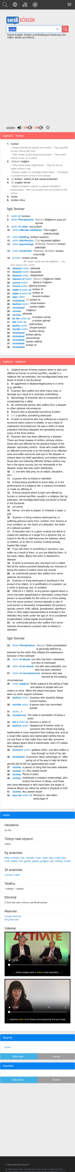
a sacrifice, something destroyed (33, 415)
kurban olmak (29, 257)
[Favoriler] (46, 129)
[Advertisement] (37, 80)
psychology (22, 244)
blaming (20, 237)
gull (52, 861)
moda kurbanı (37, 303)
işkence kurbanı (37, 285)
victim (8, 1047)
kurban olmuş (36, 331)
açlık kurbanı (36, 324)
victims (16, 311)
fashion (20, 304)
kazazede (36, 271)
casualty (30, 857)
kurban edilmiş (34, 341)
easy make (54, 857)
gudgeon (44, 861)
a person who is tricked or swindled (31, 478)
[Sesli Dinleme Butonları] (28, 128)
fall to (19, 322)
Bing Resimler (12, 919)
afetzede (35, 268)
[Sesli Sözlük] (6, 5)
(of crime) (17, 506)
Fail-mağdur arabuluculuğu (51, 231)
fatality (14, 861)
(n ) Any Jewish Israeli (34, 770)
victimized (18, 300)
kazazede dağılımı (51, 240)
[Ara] (65, 29)
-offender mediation (27, 230)
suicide (20, 704)
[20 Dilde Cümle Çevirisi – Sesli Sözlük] (15, 5)
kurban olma (18, 200)
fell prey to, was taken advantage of (45, 796)
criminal (8, 874)
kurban (15, 143)
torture (19, 282)
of (16, 216)
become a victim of (40, 722)
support (20, 683)
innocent (21, 749)
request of (22, 279)
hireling (58, 861)
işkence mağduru (42, 282)
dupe (45, 857)
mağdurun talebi (52, 278)
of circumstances (26, 673)
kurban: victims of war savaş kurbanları (36, 179)
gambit (27, 861)
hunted (67, 861)
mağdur (25, 161)
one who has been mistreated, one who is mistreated (48, 660)
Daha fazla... (18, 1056)
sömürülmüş (33, 338)
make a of (21, 293)
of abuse (21, 659)
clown (38, 857)
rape (18, 296)
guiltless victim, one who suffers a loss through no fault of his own (50, 751)
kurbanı (26, 216)
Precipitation (22, 219)
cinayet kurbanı (37, 327)
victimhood (19, 715)
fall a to (20, 722)
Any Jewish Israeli (32, 791)
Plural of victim (30, 774)
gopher (35, 861)
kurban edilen (37, 306)
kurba (14, 196)
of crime (19, 226)
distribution (22, 240)
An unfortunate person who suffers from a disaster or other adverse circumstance (36, 406)
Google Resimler (13, 916)
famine (19, 325)
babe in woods (12, 857)
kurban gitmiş (33, 334)
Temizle (56, 1056)
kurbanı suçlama (40, 237)
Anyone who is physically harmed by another (35, 411)
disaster (20, 268)
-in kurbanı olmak (41, 317)
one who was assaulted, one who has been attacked (50, 667)
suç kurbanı (35, 226)
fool (21, 861)
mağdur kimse (22, 182)
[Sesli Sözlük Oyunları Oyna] (25, 5)
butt (22, 857)
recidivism (22, 251)
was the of (22, 795)
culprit (17, 874)
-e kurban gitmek (41, 320)
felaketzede (37, 275)
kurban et (38, 289)
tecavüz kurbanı (41, 296)
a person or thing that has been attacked (44, 767)
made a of (21, 289)
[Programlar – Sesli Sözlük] (36, 5)
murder (20, 329)
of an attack (22, 666)
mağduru (31, 310)
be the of (21, 318)
